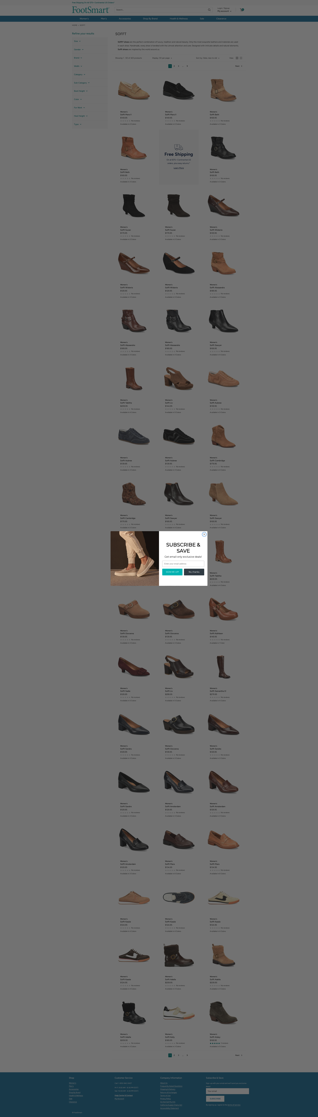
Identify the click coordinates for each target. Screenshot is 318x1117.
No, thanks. (194, 572)
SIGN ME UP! (172, 572)
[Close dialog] (204, 534)
